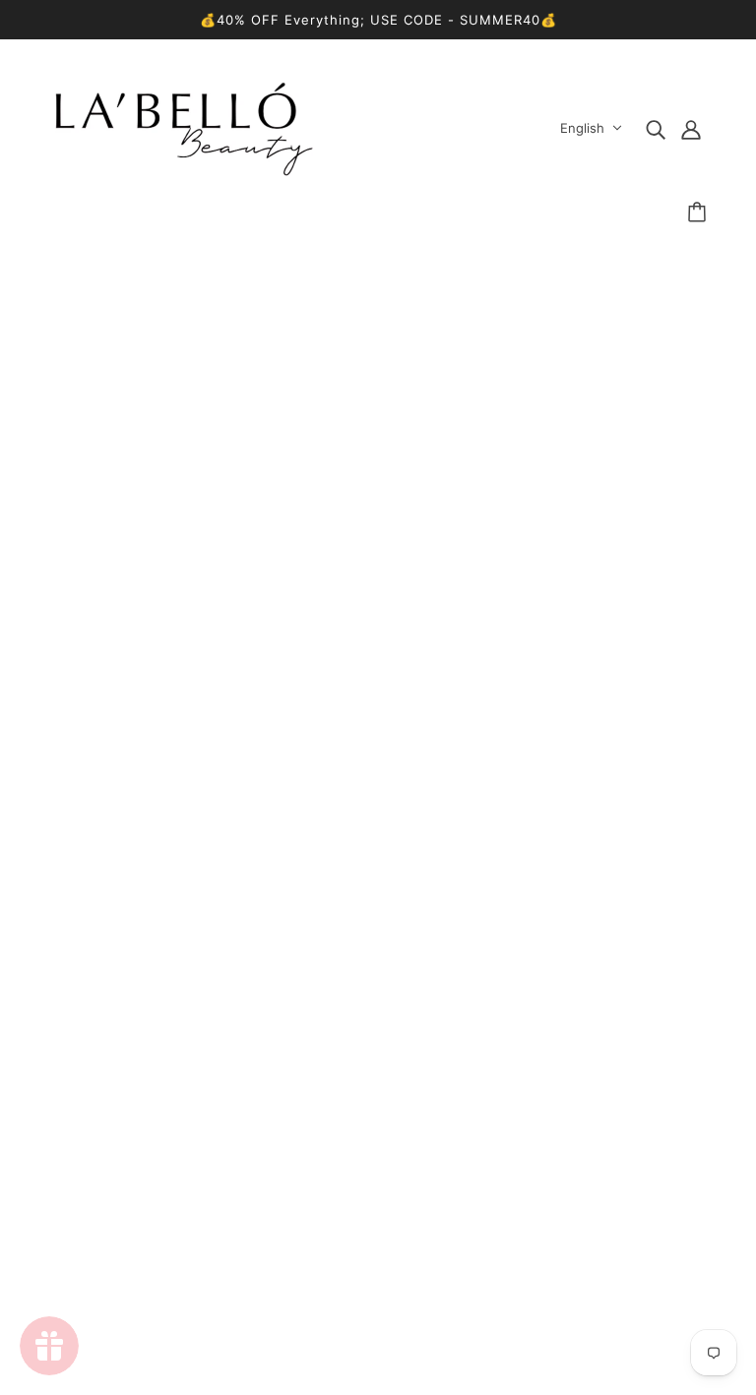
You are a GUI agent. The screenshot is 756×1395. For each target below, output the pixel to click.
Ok (666, 1206)
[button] (283, 920)
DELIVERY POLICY (363, 1113)
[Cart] (700, 212)
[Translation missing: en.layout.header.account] (691, 128)
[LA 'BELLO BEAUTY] (184, 170)
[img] (655, 128)
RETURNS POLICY (361, 1137)
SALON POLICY (352, 1161)
